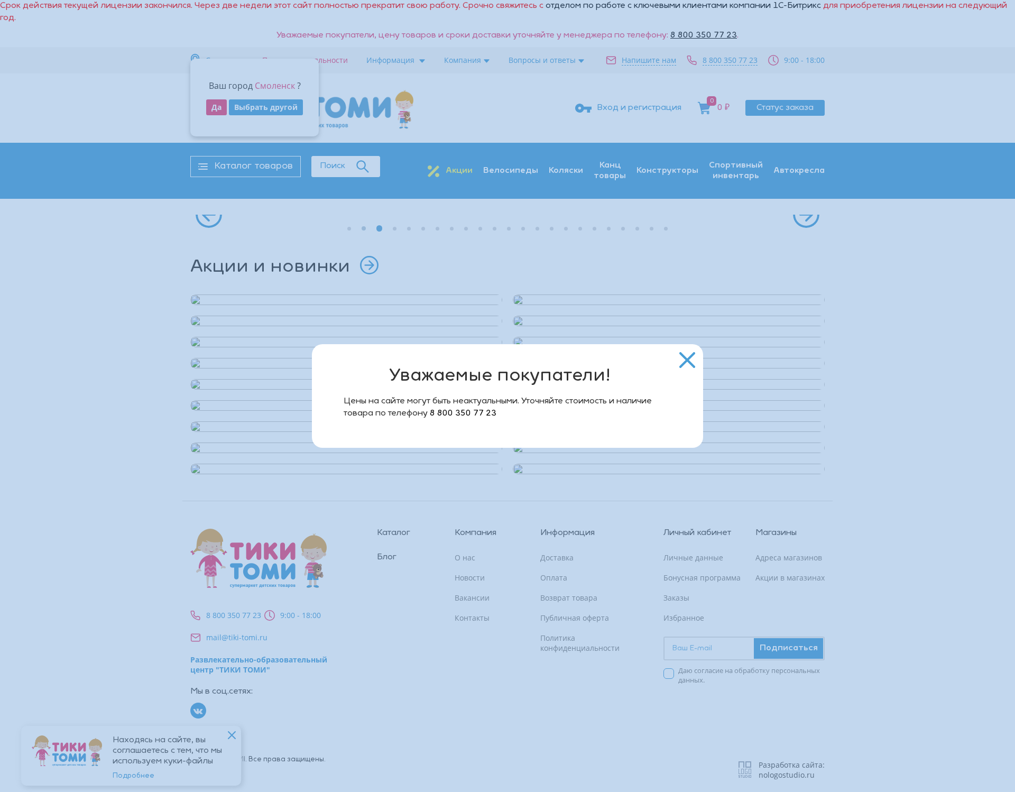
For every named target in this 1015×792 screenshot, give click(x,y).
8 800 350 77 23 (463, 413)
